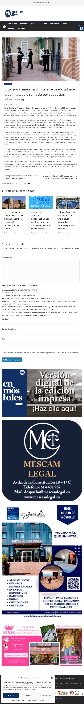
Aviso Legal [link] (41, 700)
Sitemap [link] (71, 678)
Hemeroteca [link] (22, 29)
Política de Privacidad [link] (17, 700)
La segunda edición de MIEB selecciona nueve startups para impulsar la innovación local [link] (60, 177)
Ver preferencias (45, 695)
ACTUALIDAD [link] (12, 24)
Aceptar (11, 695)
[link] (81, 28)
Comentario (7, 258)
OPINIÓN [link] (11, 29)
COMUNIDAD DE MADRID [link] (58, 24)
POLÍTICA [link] (44, 24)
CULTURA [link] (34, 24)
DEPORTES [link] (24, 24)
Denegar (28, 695)
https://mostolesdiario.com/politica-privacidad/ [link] (39, 309)
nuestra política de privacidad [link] (37, 315)
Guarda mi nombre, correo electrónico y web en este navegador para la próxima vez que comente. (40, 353)
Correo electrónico (10, 329)
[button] (52, 678)
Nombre (5, 319)
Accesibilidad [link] (64, 678)
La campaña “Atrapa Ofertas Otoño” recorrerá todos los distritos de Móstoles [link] (21, 177)
